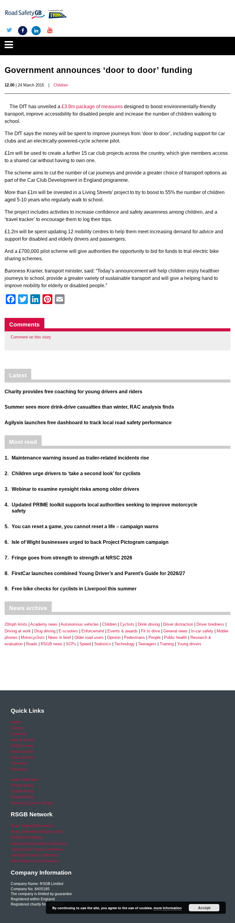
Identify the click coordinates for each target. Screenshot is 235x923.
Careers (17, 728)
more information (168, 908)
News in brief (59, 637)
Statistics (102, 644)
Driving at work (18, 631)
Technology (124, 644)
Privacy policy (22, 785)
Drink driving (149, 624)
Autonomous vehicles (80, 624)
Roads (31, 644)
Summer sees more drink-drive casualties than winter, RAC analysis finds (89, 407)
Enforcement (92, 631)
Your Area (19, 763)
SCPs (71, 644)
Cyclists (127, 624)
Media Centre (22, 746)
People (154, 637)
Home (16, 722)
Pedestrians (134, 637)
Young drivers (189, 644)
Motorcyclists (33, 637)
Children (61, 85)
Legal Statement (24, 779)
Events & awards (122, 631)
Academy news (44, 624)
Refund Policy (22, 797)
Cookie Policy (22, 791)
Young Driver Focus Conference (37, 849)
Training (167, 644)
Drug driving (44, 631)
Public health (175, 637)
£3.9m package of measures (92, 106)
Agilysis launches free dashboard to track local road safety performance (88, 422)
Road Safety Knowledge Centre (37, 832)
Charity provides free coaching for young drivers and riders (73, 391)
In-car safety (202, 631)
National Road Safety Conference (39, 843)
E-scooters (68, 631)
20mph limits (16, 624)
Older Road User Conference (35, 861)
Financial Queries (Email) (32, 803)
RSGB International (27, 837)
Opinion (114, 637)
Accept (204, 907)
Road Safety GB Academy (32, 826)
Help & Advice (22, 740)
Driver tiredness (210, 624)
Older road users (89, 637)
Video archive (22, 757)
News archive (22, 751)
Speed (85, 644)
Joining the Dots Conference (34, 855)
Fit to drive (150, 631)
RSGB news (51, 644)
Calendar (18, 734)
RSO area (19, 769)
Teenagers (147, 644)
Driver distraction (178, 624)
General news (175, 631)
